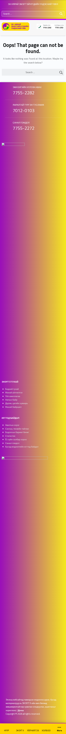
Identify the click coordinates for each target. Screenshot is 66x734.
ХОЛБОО (46, 730)
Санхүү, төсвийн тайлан (17, 428)
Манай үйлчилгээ (13, 392)
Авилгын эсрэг (12, 425)
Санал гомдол (12, 443)
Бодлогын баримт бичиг (17, 432)
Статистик (10, 436)
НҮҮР (6, 730)
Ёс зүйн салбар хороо (16, 439)
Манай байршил (13, 407)
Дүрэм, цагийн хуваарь (16, 403)
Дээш (21, 710)
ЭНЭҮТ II (20, 730)
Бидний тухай (12, 389)
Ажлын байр (11, 399)
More (59, 730)
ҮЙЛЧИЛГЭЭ (33, 730)
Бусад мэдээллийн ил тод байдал (21, 446)
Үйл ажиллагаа (12, 396)
